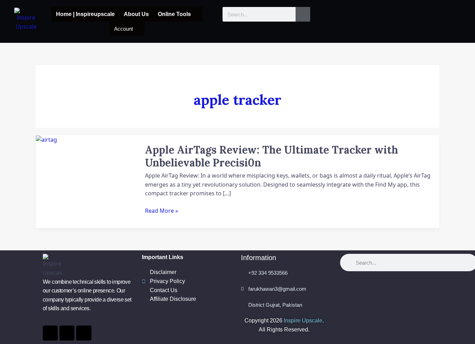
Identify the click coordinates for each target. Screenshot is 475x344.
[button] (178, 14)
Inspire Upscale (303, 320)
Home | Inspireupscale (85, 14)
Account (123, 29)
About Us (136, 14)
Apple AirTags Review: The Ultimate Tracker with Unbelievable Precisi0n (271, 156)
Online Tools (174, 14)
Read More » (161, 210)
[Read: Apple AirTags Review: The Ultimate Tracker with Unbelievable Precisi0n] (46, 139)
